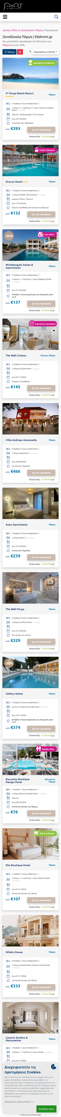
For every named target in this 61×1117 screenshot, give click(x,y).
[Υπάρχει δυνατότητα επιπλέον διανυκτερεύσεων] (39, 104)
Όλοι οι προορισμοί (23, 30)
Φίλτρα (11, 51)
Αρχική (6, 30)
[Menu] (4, 17)
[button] (45, 51)
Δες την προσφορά (41, 129)
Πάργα (39, 30)
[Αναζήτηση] (56, 17)
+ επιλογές (21, 110)
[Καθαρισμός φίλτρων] (20, 52)
